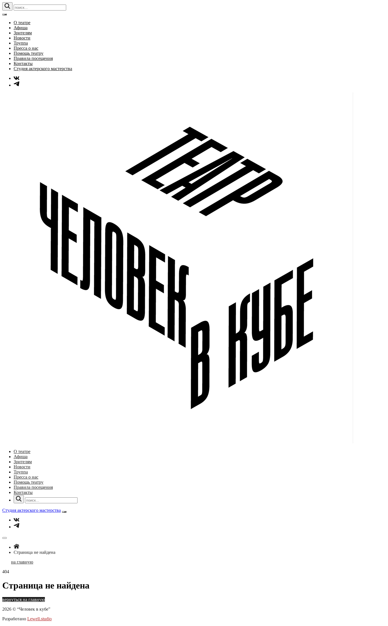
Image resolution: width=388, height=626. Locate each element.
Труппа (21, 43)
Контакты (23, 63)
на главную (22, 562)
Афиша (21, 27)
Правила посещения (33, 58)
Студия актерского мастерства (43, 68)
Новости (22, 38)
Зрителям (23, 32)
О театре (22, 22)
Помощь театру (28, 53)
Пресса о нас (26, 48)
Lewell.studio (39, 618)
